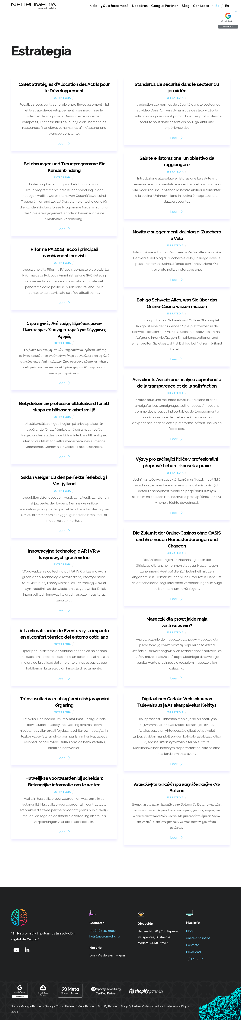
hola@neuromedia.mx (104, 936)
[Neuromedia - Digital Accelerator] (33, 7)
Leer (61, 143)
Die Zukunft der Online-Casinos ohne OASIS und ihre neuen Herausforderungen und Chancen (177, 539)
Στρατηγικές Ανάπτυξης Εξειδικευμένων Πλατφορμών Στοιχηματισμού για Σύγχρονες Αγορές (64, 329)
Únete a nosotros (198, 938)
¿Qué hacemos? (115, 6)
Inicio (93, 6)
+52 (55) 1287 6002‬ (102, 931)
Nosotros (140, 6)
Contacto (201, 6)
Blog (186, 6)
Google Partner (164, 6)
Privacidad (193, 952)
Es (217, 6)
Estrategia (62, 98)
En (227, 6)
